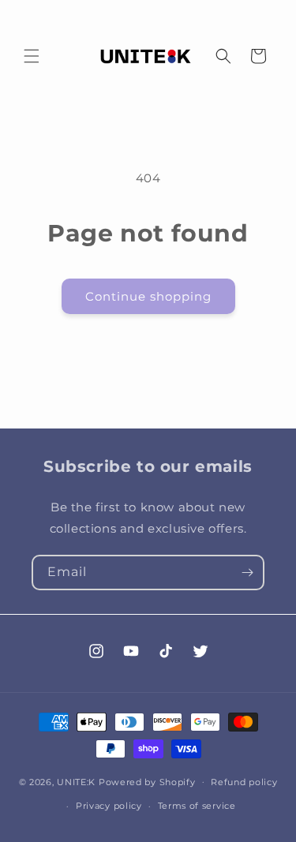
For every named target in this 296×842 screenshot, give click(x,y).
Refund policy (244, 782)
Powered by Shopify (147, 781)
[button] (31, 56)
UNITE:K (76, 781)
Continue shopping (148, 296)
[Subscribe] (247, 572)
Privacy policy (109, 805)
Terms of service (197, 805)
